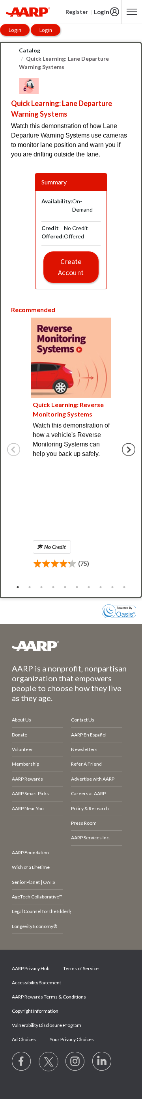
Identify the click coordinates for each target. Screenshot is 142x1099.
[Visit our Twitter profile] (48, 1061)
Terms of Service (81, 968)
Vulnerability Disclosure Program (46, 1025)
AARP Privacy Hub (30, 968)
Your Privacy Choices (72, 1039)
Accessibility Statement (36, 983)
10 (124, 587)
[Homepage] (28, 12)
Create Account (71, 267)
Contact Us (82, 720)
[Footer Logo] (71, 646)
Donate (19, 735)
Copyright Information (35, 1011)
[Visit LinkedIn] (102, 1061)
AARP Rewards (27, 779)
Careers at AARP (88, 793)
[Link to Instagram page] (75, 1061)
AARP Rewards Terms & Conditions (49, 997)
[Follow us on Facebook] (22, 1061)
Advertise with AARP (92, 779)
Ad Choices (24, 1039)
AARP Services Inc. (90, 838)
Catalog (29, 50)
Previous (14, 449)
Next (128, 449)
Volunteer (22, 749)
